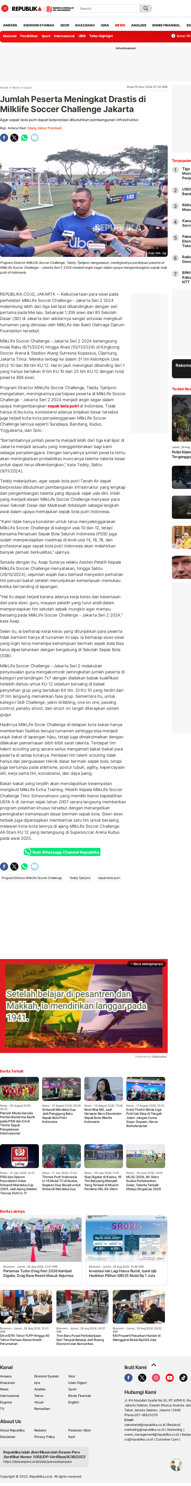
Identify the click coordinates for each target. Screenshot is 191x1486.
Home (4, 87)
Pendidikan (29, 36)
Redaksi (40, 1430)
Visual (38, 1402)
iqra (105, 25)
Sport (46, 36)
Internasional (64, 36)
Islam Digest (77, 1383)
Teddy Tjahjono (80, 878)
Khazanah (7, 1383)
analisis (138, 25)
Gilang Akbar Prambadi (44, 128)
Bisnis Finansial (166, 25)
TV (2, 1409)
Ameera (6, 1376)
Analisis (40, 1389)
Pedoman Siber (79, 1430)
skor (64, 25)
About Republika (12, 1430)
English (73, 1402)
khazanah (85, 25)
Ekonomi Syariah (39, 25)
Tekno (38, 1396)
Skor (71, 1376)
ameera (10, 25)
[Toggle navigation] (5, 8)
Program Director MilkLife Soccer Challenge (32, 878)
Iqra (37, 1383)
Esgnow (6, 1402)
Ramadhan (42, 1409)
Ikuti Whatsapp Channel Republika (65, 852)
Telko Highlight (101, 36)
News (16, 87)
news (120, 25)
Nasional (10, 36)
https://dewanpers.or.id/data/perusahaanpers (37, 1461)
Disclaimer (7, 1437)
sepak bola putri (63, 406)
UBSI (82, 36)
